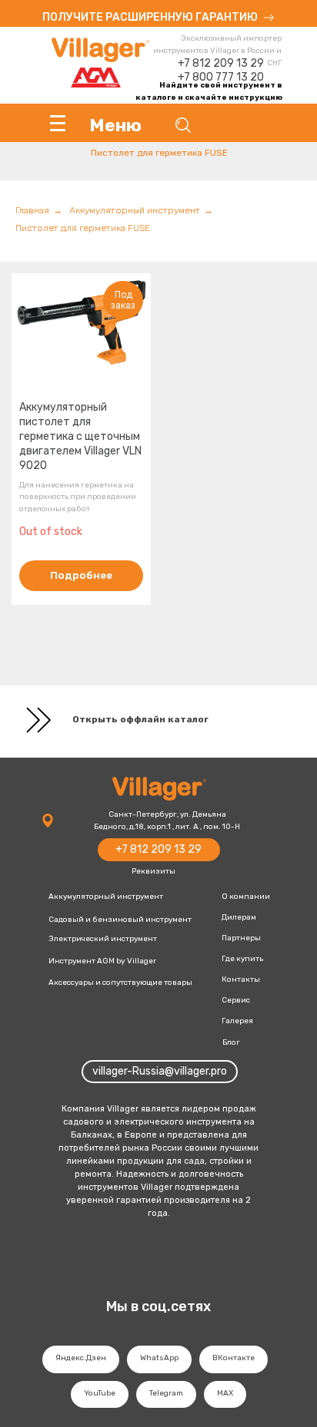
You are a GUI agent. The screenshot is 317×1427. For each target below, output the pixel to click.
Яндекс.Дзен (80, 1358)
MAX (225, 1393)
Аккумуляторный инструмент (134, 210)
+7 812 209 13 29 (221, 63)
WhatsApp (159, 1358)
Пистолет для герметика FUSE (82, 228)
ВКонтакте (233, 1358)
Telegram (166, 1393)
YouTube (99, 1393)
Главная (32, 210)
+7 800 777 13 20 (221, 77)
